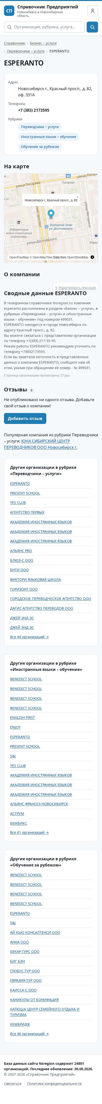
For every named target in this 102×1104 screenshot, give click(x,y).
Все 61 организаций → (29, 832)
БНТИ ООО (19, 569)
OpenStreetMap (77, 257)
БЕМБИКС (18, 823)
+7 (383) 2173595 (33, 110)
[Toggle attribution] (92, 257)
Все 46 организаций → (29, 1033)
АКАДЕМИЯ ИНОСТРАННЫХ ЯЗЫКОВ (41, 521)
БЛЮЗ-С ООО (21, 560)
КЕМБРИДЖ (20, 1024)
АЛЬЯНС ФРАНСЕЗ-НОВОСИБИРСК (39, 803)
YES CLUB (18, 502)
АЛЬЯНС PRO (21, 550)
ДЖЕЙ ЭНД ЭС (22, 618)
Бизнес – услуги (43, 43)
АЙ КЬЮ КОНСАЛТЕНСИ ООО (35, 932)
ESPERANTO (20, 483)
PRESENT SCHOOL (25, 493)
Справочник (14, 43)
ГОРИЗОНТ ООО (24, 589)
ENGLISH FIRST (22, 717)
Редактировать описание (75, 288)
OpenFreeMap (19, 257)
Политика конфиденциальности (54, 1083)
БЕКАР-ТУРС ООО (24, 951)
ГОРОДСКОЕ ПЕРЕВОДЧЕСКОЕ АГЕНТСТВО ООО (50, 598)
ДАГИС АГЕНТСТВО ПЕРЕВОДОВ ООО (41, 608)
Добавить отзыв (25, 418)
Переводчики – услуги (26, 51)
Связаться (12, 1083)
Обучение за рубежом (40, 146)
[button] (51, 215)
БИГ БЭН (17, 961)
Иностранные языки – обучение (48, 136)
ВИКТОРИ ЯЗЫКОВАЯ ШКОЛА (35, 579)
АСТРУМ (17, 813)
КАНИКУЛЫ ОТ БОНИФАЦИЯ (34, 999)
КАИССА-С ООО (23, 990)
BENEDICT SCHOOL (26, 679)
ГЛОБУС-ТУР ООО (25, 970)
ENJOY (15, 727)
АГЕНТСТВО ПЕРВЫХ (27, 512)
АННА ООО (19, 942)
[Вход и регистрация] (92, 10)
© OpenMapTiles (41, 257)
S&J (13, 756)
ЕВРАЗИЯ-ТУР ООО (26, 980)
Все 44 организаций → (29, 636)
